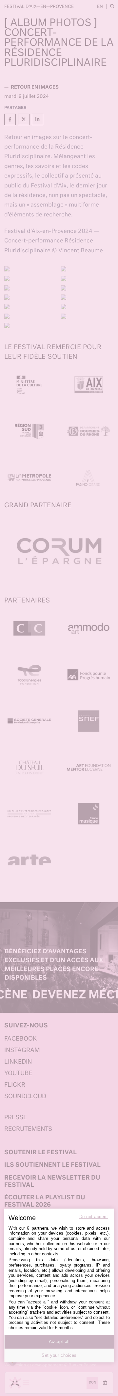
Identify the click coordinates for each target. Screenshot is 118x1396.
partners (39, 1228)
